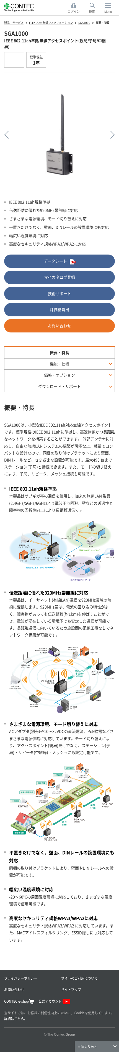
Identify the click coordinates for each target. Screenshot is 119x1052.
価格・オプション (59, 375)
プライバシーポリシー (20, 978)
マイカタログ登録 (59, 277)
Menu (108, 11)
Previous (8, 135)
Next (111, 135)
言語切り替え (87, 1046)
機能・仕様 (59, 364)
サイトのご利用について (79, 978)
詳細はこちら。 (15, 1018)
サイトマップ (71, 989)
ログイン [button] (75, 8)
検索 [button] (95, 8)
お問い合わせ (59, 325)
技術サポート (59, 293)
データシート (55, 261)
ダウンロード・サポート (59, 386)
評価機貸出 (59, 309)
